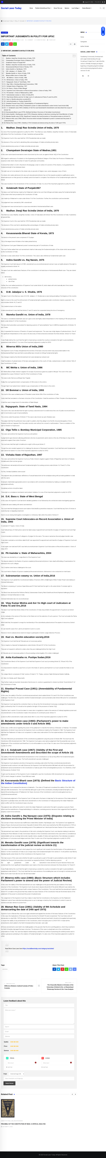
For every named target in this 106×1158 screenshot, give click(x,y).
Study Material (86, 8)
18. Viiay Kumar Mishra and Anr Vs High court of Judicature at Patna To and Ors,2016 (30, 97)
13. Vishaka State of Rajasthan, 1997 (15, 86)
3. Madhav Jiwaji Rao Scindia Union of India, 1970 (19, 65)
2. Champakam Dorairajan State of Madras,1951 (18, 60)
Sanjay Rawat (7, 40)
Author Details (84, 46)
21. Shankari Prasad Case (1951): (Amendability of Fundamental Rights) (26, 103)
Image (5, 1073)
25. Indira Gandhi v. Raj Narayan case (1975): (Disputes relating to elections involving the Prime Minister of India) (38, 114)
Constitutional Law (7, 1120)
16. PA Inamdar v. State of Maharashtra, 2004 (18, 93)
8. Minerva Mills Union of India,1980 (14, 75)
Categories (83, 41)
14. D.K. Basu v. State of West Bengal (15, 88)
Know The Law (58, 8)
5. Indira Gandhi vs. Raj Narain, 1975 (14, 69)
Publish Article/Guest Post (42, 8)
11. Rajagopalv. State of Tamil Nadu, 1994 (17, 82)
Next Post (68, 982)
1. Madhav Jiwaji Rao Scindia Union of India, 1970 (19, 58)
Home (31, 8)
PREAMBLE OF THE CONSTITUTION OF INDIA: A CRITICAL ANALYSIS (23, 1124)
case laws (5, 969)
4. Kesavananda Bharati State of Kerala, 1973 (17, 67)
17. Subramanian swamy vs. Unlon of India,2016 (19, 95)
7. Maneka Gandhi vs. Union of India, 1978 (16, 73)
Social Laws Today (11, 8)
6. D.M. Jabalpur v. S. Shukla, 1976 (14, 71)
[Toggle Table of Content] (73, 55)
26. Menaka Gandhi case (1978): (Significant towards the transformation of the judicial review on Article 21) (37, 116)
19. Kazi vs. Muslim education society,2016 (17, 99)
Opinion (67, 8)
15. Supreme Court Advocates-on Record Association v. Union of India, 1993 (27, 90)
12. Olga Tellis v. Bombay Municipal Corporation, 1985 (20, 84)
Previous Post (10, 983)
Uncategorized (18, 1120)
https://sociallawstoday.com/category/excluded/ (38, 948)
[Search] (100, 8)
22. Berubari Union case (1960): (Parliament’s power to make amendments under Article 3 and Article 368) (36, 105)
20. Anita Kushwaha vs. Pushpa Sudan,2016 (17, 101)
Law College (75, 8)
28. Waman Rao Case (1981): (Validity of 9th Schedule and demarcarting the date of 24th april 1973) (35, 123)
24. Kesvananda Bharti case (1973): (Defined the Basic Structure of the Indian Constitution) (32, 112)
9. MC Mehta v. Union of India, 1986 (15, 77)
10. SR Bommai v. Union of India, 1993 (15, 80)
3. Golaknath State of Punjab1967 (14, 62)
